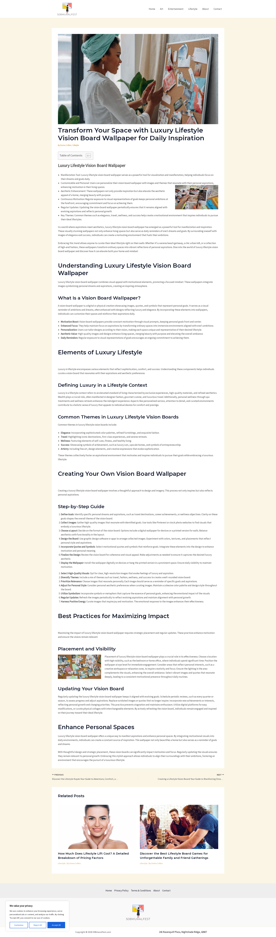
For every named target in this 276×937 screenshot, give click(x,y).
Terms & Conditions (141, 890)
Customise (18, 925)
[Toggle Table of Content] (87, 155)
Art (161, 9)
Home (152, 9)
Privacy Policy (121, 890)
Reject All (38, 925)
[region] (37, 916)
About (205, 9)
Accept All (56, 925)
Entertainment (175, 9)
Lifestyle (192, 9)
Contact (218, 9)
